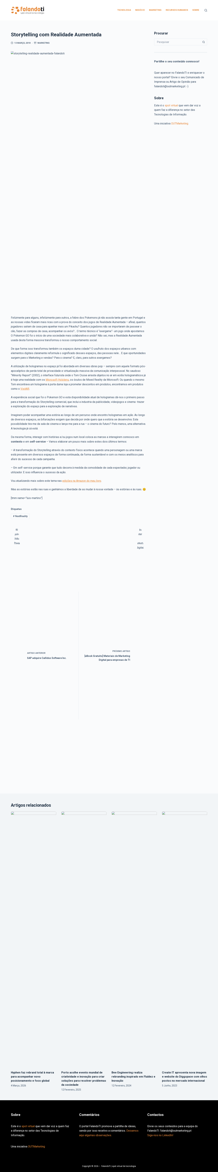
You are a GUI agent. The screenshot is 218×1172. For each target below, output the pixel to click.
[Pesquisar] (206, 10)
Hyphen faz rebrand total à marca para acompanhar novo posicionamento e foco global (32, 1076)
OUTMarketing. (180, 123)
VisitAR (24, 388)
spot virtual (172, 105)
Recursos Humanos (177, 10)
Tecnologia (124, 10)
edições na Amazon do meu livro (81, 480)
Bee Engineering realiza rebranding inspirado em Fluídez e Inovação (133, 1076)
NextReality (20, 516)
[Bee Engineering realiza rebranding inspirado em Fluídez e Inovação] (134, 939)
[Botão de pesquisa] (203, 42)
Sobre (195, 10)
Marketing (155, 10)
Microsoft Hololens (57, 379)
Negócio (140, 10)
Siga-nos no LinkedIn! (160, 1135)
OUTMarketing (36, 1146)
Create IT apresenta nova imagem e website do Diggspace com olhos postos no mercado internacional (184, 1076)
